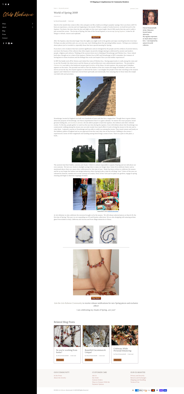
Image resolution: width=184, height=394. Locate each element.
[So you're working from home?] (67, 336)
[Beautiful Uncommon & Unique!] (96, 336)
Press (4, 34)
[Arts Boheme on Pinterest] (6, 44)
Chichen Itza (58, 65)
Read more (60, 360)
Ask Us (94, 375)
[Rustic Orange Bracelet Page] (96, 299)
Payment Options (98, 384)
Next (137, 8)
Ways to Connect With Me (101, 382)
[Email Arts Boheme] (11, 44)
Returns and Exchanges (138, 378)
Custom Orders (97, 380)
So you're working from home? (66, 351)
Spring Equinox (120, 31)
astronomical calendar (75, 123)
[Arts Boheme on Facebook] (3, 44)
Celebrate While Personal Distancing (122, 349)
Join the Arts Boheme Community (68, 303)
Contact (5, 38)
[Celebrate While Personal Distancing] (124, 335)
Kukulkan (92, 65)
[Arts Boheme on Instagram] (9, 44)
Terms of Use (135, 382)
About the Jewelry (60, 378)
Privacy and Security (137, 375)
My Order (95, 378)
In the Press (58, 375)
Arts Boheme (61, 390)
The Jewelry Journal (63, 8)
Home (55, 8)
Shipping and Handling (138, 380)
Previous (132, 8)
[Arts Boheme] (18, 13)
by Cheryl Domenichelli (60, 21)
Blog (3, 31)
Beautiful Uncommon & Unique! (95, 351)
